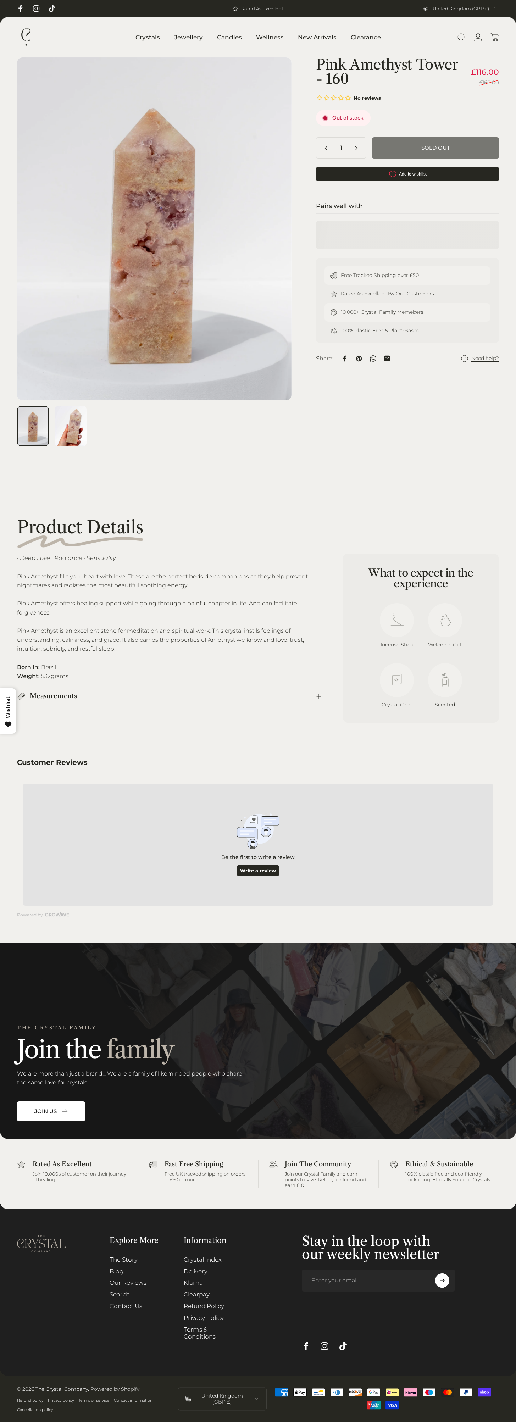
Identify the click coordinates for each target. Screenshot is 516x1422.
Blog (117, 1271)
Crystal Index (203, 1259)
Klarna (193, 1283)
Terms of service (94, 1400)
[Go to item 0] (33, 426)
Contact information (133, 1400)
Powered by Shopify (114, 1389)
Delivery (195, 1271)
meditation (142, 630)
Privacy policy (61, 1400)
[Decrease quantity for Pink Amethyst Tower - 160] (324, 148)
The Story (124, 1259)
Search (120, 1294)
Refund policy (30, 1400)
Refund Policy (204, 1306)
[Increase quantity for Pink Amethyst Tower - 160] (358, 148)
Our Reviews (128, 1283)
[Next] (273, 242)
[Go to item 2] (71, 426)
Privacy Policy (204, 1317)
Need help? (485, 359)
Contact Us (126, 1306)
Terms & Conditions (200, 1333)
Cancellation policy (35, 1409)
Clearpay (197, 1294)
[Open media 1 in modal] (154, 228)
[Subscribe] (442, 1280)
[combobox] (461, 8)
